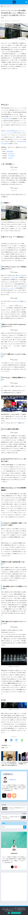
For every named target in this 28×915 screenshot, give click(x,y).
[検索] (24, 827)
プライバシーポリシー (16, 912)
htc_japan (10, 157)
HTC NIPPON (11, 155)
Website (14, 798)
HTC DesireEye (5, 143)
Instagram (9, 798)
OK (9, 912)
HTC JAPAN (11, 153)
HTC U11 (19, 418)
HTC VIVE (9, 118)
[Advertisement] (14, 85)
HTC (7, 747)
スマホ (9, 745)
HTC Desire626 (21, 141)
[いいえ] (26, 910)
